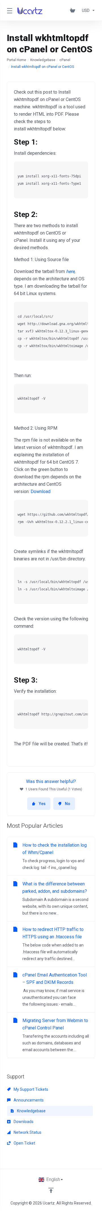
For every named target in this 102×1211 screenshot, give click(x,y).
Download (40, 491)
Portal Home (16, 60)
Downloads (23, 1121)
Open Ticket (24, 1143)
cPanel (65, 60)
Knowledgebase (42, 60)
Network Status (27, 1132)
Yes (42, 803)
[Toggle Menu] (9, 10)
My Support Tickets (30, 1089)
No (67, 803)
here (70, 271)
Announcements (28, 1100)
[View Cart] (74, 10)
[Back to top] (51, 1190)
